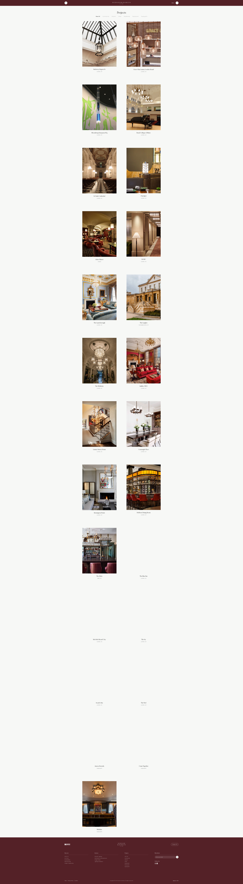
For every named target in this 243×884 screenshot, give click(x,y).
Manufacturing (68, 861)
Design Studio (97, 859)
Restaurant (127, 864)
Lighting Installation (99, 861)
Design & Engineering (69, 863)
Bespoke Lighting (98, 856)
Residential (127, 863)
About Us (66, 856)
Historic (126, 859)
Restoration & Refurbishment (101, 858)
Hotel (126, 861)
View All (126, 856)
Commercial (127, 858)
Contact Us (174, 844)
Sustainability (67, 859)
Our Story (67, 858)
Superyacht (127, 866)
